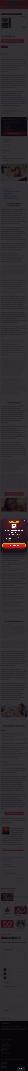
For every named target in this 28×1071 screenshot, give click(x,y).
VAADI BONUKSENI (14, 545)
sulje (14, 549)
